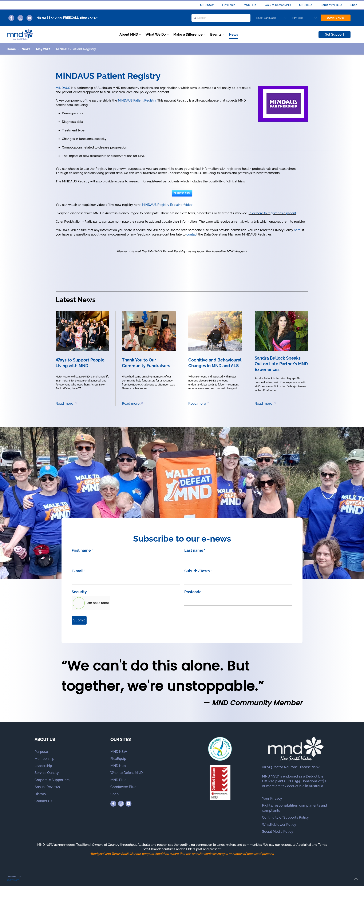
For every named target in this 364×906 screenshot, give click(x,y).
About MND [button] (128, 34)
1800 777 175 (89, 18)
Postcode (193, 592)
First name (82, 550)
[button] (356, 879)
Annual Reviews (47, 787)
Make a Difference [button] (188, 34)
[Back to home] (20, 34)
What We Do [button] (156, 34)
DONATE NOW (335, 17)
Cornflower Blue (331, 5)
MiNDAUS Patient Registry (137, 100)
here (297, 230)
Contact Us (43, 801)
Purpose (41, 752)
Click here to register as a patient (272, 213)
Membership (44, 759)
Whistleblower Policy (279, 825)
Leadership (43, 766)
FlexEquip (228, 5)
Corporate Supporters (52, 780)
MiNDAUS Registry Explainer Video (167, 205)
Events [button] (215, 34)
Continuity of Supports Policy (285, 817)
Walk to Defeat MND (278, 5)
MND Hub (250, 5)
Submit (79, 620)
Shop (354, 5)
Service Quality (47, 773)
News (233, 34)
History (40, 794)
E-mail (79, 571)
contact (191, 234)
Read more (64, 403)
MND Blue (305, 5)
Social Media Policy (277, 832)
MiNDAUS (63, 88)
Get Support (334, 34)
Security (80, 592)
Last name (194, 550)
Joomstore (13, 880)
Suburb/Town (198, 571)
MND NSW (207, 5)
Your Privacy (272, 798)
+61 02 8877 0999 (49, 18)
